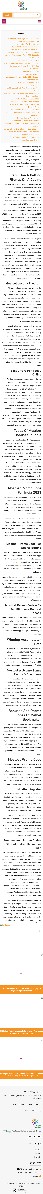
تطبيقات (19, 1191)
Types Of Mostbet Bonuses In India (25, 47)
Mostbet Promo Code (31, 72)
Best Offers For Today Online (28, 44)
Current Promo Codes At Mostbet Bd (25, 121)
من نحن (37, 1154)
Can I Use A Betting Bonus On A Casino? (23, 39)
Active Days (34, 85)
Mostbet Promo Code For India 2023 (25, 50)
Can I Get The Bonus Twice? (28, 82)
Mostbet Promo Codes (30, 135)
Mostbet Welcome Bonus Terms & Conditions (21, 63)
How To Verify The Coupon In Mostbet (24, 110)
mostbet (16, 562)
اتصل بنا (37, 1157)
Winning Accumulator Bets (28, 61)
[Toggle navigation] (4, 21)
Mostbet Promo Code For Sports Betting (23, 52)
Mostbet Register (32, 74)
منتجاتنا (37, 1150)
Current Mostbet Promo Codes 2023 (25, 99)
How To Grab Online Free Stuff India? (24, 137)
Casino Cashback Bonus (29, 140)
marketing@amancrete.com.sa (25, 1104)
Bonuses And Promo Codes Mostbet (25, 102)
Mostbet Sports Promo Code (28, 118)
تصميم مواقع (25, 1191)
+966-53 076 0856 (31, 1111)
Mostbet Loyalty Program (29, 41)
